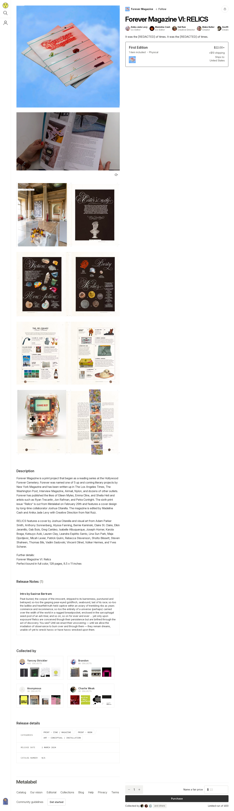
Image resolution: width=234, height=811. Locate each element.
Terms (115, 792)
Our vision (36, 792)
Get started (56, 802)
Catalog (21, 792)
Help (91, 792)
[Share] (225, 9)
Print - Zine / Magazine (57, 732)
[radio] (176, 54)
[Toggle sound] (116, 174)
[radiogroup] (176, 54)
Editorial (51, 792)
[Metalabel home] (5, 801)
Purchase (177, 798)
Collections (67, 792)
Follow (162, 9)
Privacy (102, 792)
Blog (81, 792)
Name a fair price (193, 789)
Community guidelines (29, 802)
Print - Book (85, 732)
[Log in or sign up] (5, 23)
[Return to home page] (5, 5)
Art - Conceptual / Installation (62, 737)
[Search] (5, 13)
